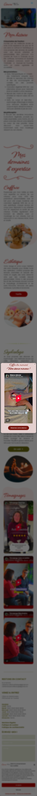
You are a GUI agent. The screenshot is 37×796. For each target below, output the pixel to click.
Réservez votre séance (18, 428)
